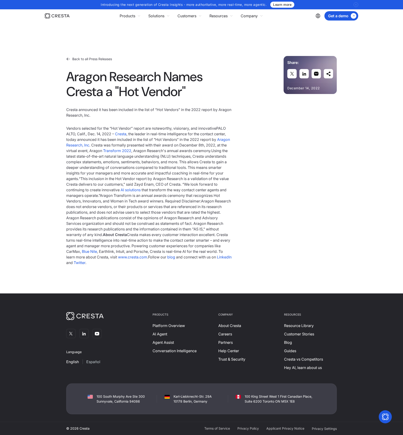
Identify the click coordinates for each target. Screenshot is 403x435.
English (72, 361)
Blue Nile (89, 251)
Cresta (120, 134)
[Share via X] (292, 73)
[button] (130, 15)
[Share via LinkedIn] (304, 73)
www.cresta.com (132, 257)
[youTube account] (97, 333)
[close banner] (356, 4)
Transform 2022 (117, 150)
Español (93, 361)
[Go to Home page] (57, 15)
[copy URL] (328, 73)
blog (171, 257)
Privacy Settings (324, 429)
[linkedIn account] (84, 333)
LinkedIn (224, 257)
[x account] (71, 333)
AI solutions (131, 190)
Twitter (79, 262)
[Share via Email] (316, 73)
